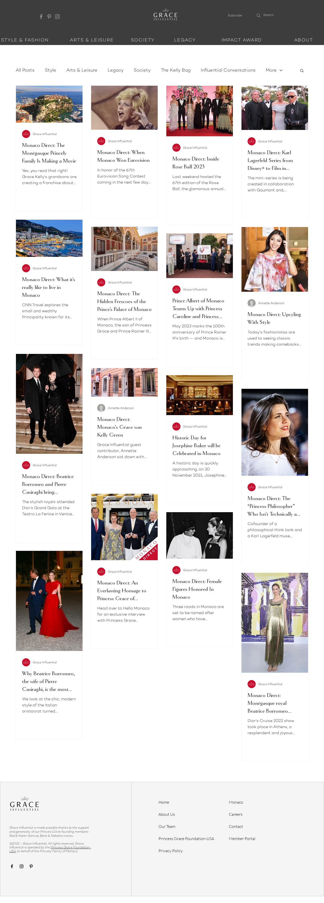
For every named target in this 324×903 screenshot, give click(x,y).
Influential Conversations (228, 70)
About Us (166, 814)
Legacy (116, 70)
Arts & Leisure (81, 70)
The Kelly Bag (176, 70)
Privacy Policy (170, 850)
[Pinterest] (49, 16)
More (271, 70)
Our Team (166, 826)
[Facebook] (41, 16)
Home (163, 802)
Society (142, 70)
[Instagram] (57, 16)
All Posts (25, 70)
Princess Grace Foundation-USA (186, 838)
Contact (236, 826)
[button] (235, 15)
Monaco (236, 802)
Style (50, 70)
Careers (235, 814)
